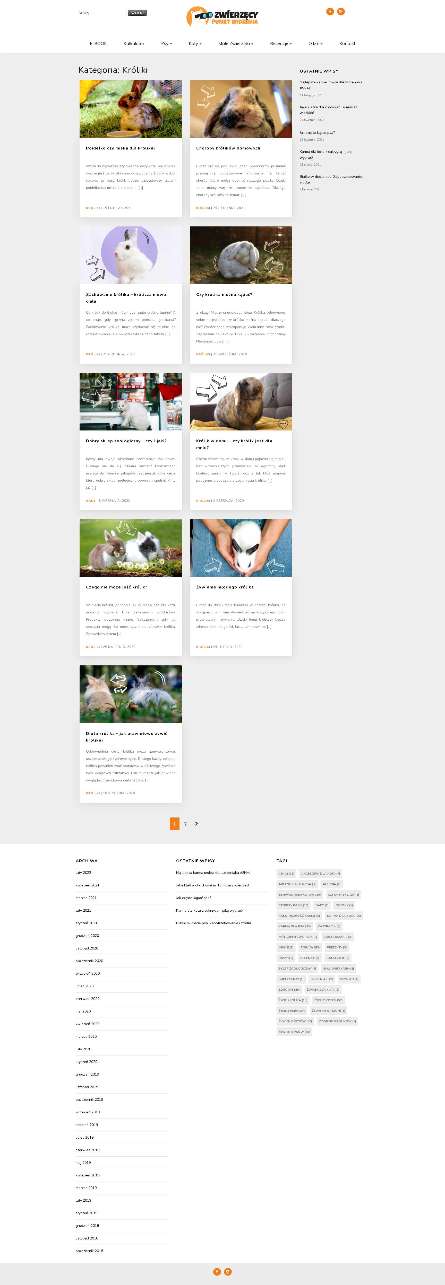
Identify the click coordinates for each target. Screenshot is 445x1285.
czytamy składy (343, 895)
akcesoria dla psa (297, 884)
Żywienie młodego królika (225, 587)
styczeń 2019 (86, 1213)
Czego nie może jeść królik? (117, 587)
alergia (332, 884)
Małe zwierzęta (234, 43)
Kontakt (347, 43)
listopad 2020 (87, 948)
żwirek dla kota (323, 990)
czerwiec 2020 (87, 998)
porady (310, 947)
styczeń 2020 (86, 1061)
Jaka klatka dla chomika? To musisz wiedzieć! (328, 110)
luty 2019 (83, 1200)
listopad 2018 (87, 1238)
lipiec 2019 (84, 1137)
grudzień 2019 (87, 1074)
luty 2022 (83, 872)
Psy (165, 43)
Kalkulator (134, 43)
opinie (286, 947)
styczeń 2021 (86, 923)
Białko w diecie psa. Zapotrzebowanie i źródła (332, 179)
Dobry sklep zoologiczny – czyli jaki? (126, 441)
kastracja (329, 926)
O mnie (316, 43)
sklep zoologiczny (297, 968)
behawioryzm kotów (300, 895)
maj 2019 (83, 1162)
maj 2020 (83, 1011)
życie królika (293, 1000)
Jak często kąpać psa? (317, 132)
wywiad (349, 979)
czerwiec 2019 (87, 1150)
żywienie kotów (295, 1021)
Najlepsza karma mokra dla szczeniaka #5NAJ (331, 85)
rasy (286, 958)
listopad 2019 (87, 1087)
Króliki (93, 208)
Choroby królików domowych (228, 148)
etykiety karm (294, 905)
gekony (344, 905)
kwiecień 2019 (87, 1175)
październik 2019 (89, 1099)
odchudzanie (338, 937)
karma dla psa (295, 926)
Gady (91, 501)
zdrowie (289, 990)
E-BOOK (98, 43)
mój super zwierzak (298, 937)
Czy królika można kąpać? (224, 294)
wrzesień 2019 (88, 1112)
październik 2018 (89, 1250)
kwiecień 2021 (87, 885)
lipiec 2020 (84, 986)
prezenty (337, 947)
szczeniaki (322, 979)
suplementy (291, 979)
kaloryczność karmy (299, 916)
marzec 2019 (86, 1187)
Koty (194, 43)
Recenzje (279, 43)
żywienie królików (337, 1021)
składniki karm (338, 968)
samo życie (338, 958)
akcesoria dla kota (320, 874)
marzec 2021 (86, 897)
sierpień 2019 (87, 1124)
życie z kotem (328, 1000)
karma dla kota (344, 916)
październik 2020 (89, 960)
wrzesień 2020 (88, 973)
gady (322, 905)
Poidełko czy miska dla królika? (121, 148)
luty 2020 (83, 1049)
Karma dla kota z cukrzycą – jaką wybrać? (326, 154)
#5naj (286, 874)
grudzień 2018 (87, 1225)
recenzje (310, 958)
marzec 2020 (86, 1036)
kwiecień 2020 (87, 1024)
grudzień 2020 (87, 935)
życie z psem (292, 1011)
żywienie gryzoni (328, 1011)
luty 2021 (83, 910)
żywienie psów (294, 1032)
